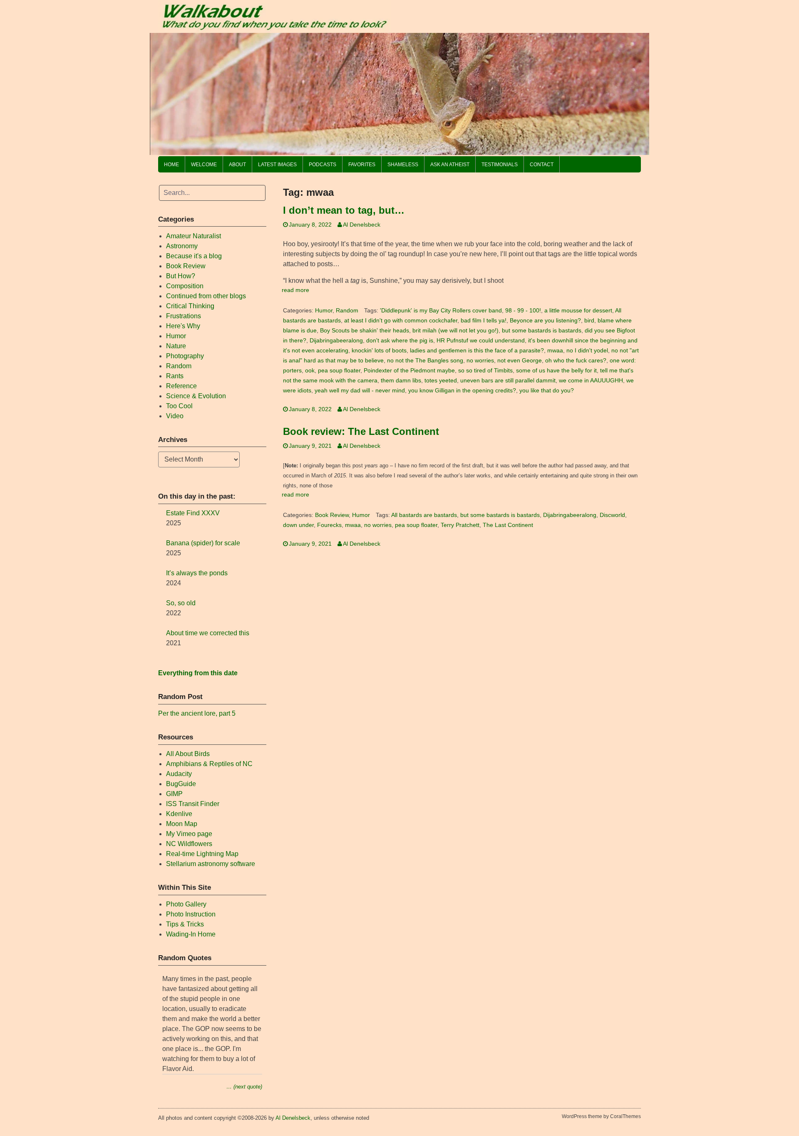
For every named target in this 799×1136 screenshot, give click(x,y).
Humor (324, 310)
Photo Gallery (186, 904)
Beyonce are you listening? (545, 320)
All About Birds (188, 753)
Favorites (361, 164)
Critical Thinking (190, 306)
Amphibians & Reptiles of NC (209, 763)
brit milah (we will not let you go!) (455, 330)
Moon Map (181, 823)
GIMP (174, 793)
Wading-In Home (191, 934)
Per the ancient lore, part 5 (197, 713)
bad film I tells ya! (483, 320)
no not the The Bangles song (425, 360)
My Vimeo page (189, 833)
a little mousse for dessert (578, 310)
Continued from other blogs (206, 296)
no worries (480, 360)
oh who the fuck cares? (575, 360)
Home (171, 164)
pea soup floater (339, 370)
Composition (184, 286)
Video (175, 415)
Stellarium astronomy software (210, 863)
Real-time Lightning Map (202, 853)
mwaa (555, 350)
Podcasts (322, 164)
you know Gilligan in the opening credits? (462, 390)
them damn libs (401, 380)
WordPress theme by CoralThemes (601, 1116)
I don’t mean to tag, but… (343, 210)
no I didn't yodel (587, 350)
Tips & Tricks (185, 924)
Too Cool (179, 405)
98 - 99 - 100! (523, 310)
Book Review (332, 515)
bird (589, 320)
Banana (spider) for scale (203, 543)
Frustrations (183, 316)
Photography (185, 356)
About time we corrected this (207, 633)
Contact (541, 164)
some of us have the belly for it (556, 370)
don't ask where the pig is (399, 340)
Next (639, 91)
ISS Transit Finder (192, 803)
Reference (181, 385)
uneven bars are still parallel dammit (508, 380)
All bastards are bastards (424, 515)
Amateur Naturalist (193, 236)
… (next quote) (244, 1087)
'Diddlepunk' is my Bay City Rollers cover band (441, 310)
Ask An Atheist (449, 164)
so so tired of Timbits (485, 370)
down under (298, 525)
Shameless (402, 164)
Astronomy (182, 246)
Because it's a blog (194, 256)
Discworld (612, 515)
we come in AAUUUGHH (591, 380)
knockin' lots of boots (379, 350)
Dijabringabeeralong (336, 340)
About (237, 164)
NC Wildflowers (189, 843)
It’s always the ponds (197, 573)
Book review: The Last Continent (361, 431)
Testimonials (499, 164)
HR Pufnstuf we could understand (481, 340)
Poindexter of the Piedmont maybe (409, 370)
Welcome (204, 164)
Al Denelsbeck (361, 225)
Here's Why (183, 326)
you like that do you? (546, 390)
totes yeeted (440, 380)
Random (347, 310)
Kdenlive (179, 813)
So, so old (181, 603)
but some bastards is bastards (541, 330)
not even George (519, 360)
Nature (176, 346)
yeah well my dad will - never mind (360, 390)
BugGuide (181, 783)
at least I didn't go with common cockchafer (400, 320)
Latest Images (277, 164)
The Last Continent (508, 525)
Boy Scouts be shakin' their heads (364, 330)
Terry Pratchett (460, 525)
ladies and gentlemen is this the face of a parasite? (477, 350)
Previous (160, 91)
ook (310, 370)
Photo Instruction (191, 914)
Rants (175, 375)
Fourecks (329, 525)
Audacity (179, 773)
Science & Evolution (196, 395)
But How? (180, 276)
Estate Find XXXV (193, 513)
